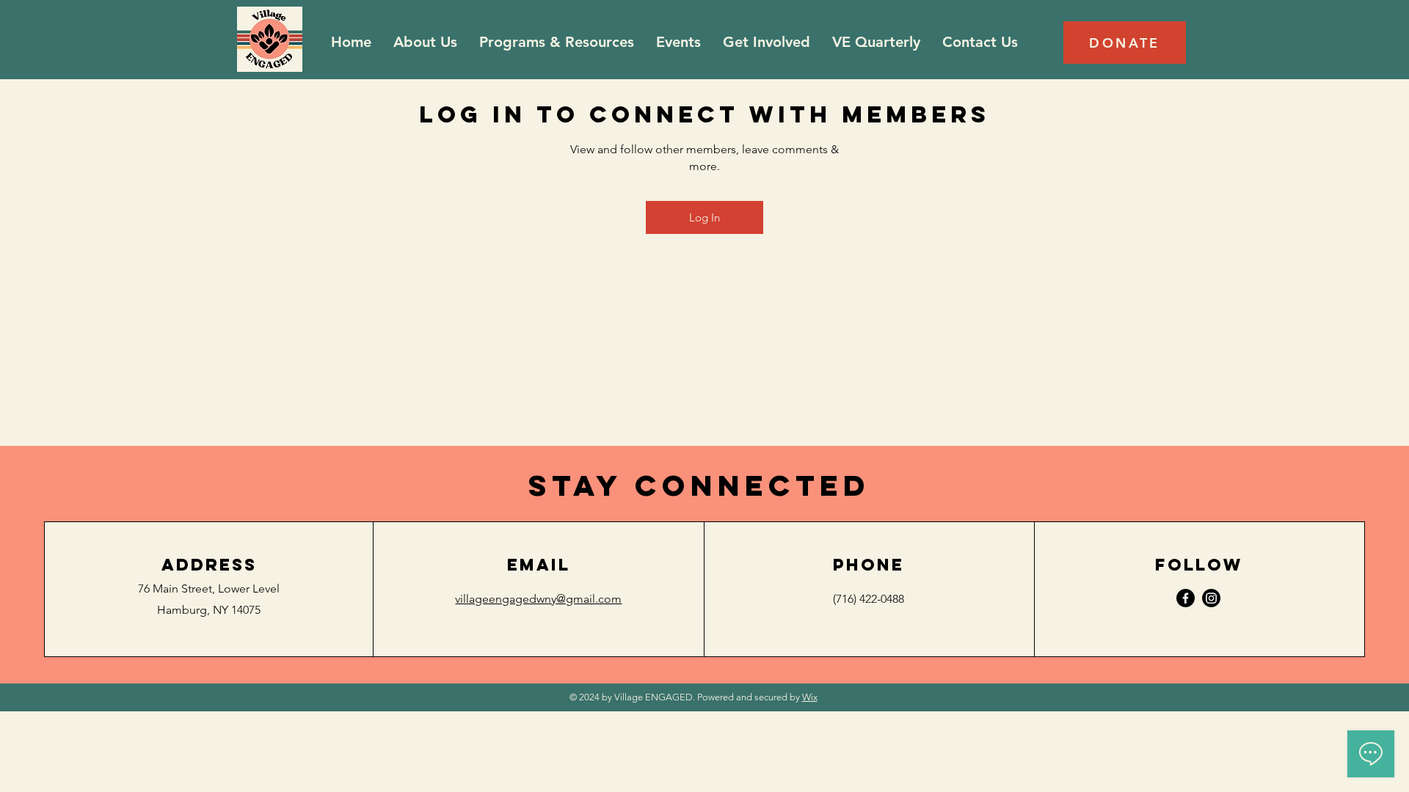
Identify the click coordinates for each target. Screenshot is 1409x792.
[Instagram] (1211, 598)
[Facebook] (1185, 598)
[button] (556, 42)
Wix (810, 697)
